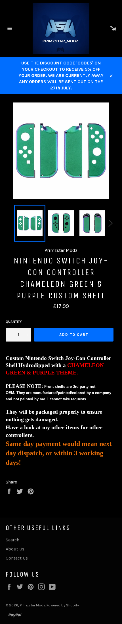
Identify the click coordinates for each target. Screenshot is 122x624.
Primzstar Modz (32, 605)
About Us (15, 549)
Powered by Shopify (63, 605)
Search (12, 540)
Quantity (14, 322)
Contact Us (17, 558)
